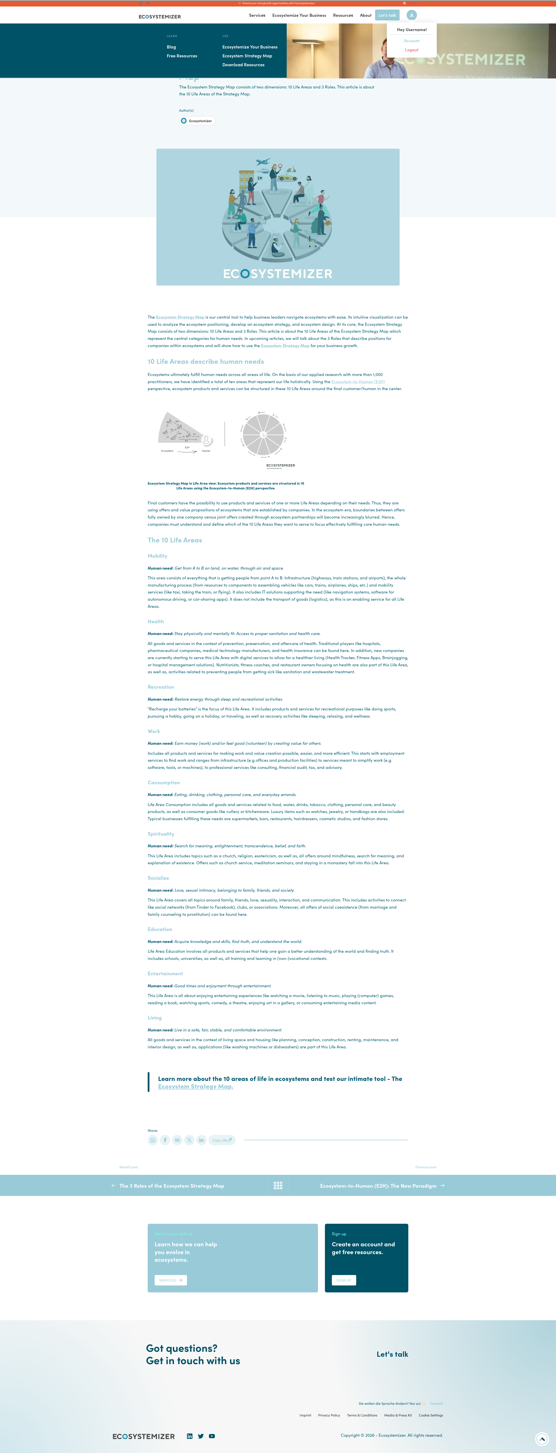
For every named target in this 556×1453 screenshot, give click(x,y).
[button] (264, 15)
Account (412, 40)
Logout (412, 49)
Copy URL (220, 1140)
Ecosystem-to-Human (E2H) (358, 381)
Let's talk (392, 1353)
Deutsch (412, 3)
